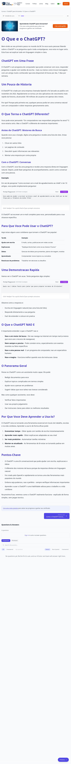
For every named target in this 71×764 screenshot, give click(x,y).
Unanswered (9, 549)
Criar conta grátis (60, 26)
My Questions (19, 549)
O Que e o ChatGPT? (29, 11)
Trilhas (34, 4)
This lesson (14, 540)
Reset (56, 192)
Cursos (28, 4)
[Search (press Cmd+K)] (14, 4)
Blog (46, 4)
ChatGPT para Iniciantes (14, 11)
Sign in (27, 535)
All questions (6, 540)
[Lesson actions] (68, 16)
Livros (41, 4)
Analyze (65, 192)
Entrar (66, 4)
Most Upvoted (55, 549)
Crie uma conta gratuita (10, 508)
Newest (47, 549)
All (3, 549)
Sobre (52, 4)
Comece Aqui (19, 3)
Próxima (62, 760)
